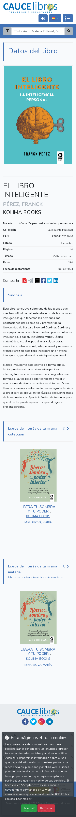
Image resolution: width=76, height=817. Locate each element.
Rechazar (46, 808)
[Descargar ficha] (24, 281)
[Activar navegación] (68, 18)
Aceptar (29, 808)
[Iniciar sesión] (43, 18)
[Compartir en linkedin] (56, 281)
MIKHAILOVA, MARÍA (38, 522)
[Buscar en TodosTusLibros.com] (37, 281)
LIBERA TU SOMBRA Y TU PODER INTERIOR (38, 511)
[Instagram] (41, 721)
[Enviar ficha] (30, 281)
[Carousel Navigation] (66, 429)
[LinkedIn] (49, 721)
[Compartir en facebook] (43, 281)
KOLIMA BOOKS (22, 212)
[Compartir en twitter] (49, 281)
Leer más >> (24, 799)
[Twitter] (33, 721)
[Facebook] (25, 721)
